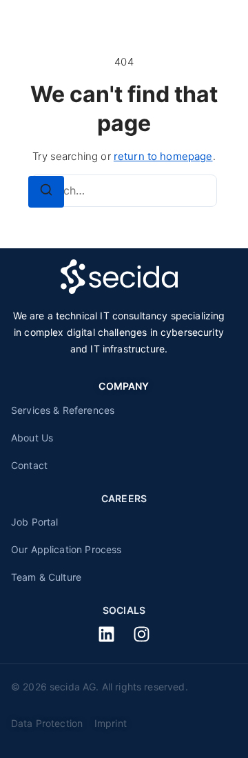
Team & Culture (46, 577)
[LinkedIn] (107, 634)
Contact (29, 465)
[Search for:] (124, 190)
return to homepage (163, 156)
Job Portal (35, 522)
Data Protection (50, 723)
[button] (214, 22)
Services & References (62, 410)
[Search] (46, 192)
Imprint (110, 723)
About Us (32, 437)
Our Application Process (66, 549)
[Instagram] (141, 634)
